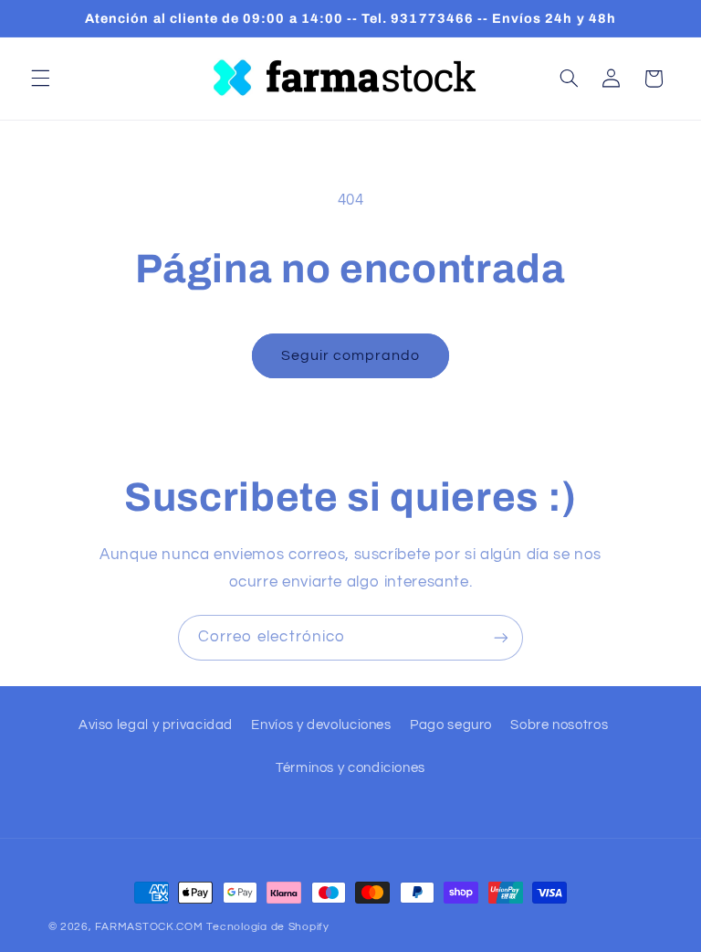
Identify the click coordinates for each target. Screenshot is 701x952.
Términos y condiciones (350, 768)
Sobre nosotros (559, 725)
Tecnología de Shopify (267, 927)
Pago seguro (451, 725)
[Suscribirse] (501, 637)
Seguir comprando (351, 355)
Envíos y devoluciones (321, 725)
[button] (40, 79)
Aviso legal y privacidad (155, 725)
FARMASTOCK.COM (149, 927)
